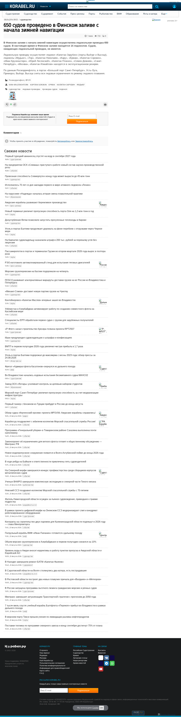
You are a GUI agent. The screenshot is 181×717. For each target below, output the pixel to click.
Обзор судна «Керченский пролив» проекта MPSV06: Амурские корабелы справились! (50, 413)
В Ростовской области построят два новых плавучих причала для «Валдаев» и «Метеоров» (53, 579)
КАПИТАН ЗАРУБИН (66, 84)
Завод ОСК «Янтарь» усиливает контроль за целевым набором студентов (43, 384)
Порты (92, 14)
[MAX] (101, 663)
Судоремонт (47, 14)
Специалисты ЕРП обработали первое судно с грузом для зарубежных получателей (49, 320)
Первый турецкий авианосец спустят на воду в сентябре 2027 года (40, 156)
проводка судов (49, 89)
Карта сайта (44, 671)
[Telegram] (106, 663)
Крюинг (76, 655)
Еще (163, 14)
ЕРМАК (52, 84)
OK (101, 708)
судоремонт (27, 565)
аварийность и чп (29, 505)
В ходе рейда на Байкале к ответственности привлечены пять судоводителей (45, 461)
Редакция (43, 655)
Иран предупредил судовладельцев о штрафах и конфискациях (38, 337)
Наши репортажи (80, 661)
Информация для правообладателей (55, 668)
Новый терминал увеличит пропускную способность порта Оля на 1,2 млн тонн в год (49, 211)
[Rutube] (112, 657)
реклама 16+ (174, 2)
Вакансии (102, 653)
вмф (12, 370)
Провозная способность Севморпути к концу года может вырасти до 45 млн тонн (47, 176)
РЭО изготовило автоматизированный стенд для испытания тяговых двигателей (47, 262)
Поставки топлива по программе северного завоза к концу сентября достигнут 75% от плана (53, 625)
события (14, 171)
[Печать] (105, 104)
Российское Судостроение (83, 650)
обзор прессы (15, 361)
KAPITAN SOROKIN (38, 84)
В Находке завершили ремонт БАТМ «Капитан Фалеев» (34, 562)
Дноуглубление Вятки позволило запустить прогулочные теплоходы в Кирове (45, 220)
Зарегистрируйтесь (84, 141)
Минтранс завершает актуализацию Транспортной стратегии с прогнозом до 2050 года (50, 597)
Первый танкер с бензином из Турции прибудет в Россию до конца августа (44, 404)
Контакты (102, 650)
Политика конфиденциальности (52, 666)
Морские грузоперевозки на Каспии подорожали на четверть (37, 271)
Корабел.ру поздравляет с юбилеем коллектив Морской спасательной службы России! (50, 421)
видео (25, 416)
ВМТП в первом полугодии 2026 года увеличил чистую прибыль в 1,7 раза (44, 346)
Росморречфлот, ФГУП (20, 80)
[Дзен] (101, 657)
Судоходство (30, 14)
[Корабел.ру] (15, 646)
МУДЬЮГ (81, 84)
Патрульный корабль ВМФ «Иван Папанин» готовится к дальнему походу (43, 533)
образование (15, 197)
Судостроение (13, 14)
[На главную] (20, 6)
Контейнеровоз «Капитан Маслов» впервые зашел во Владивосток (40, 300)
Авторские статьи (80, 658)
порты (12, 215)
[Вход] (174, 6)
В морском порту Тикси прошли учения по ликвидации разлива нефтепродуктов (47, 617)
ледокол (63, 89)
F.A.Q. (42, 673)
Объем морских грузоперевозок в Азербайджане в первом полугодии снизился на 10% (50, 542)
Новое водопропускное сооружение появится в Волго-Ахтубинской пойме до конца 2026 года (54, 453)
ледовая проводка (31, 89)
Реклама (43, 658)
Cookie (95, 708)
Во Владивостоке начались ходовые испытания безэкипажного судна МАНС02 (46, 375)
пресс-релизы (15, 206)
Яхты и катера (150, 14)
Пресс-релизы (77, 14)
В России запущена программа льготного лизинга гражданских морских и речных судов (51, 588)
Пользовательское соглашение (52, 663)
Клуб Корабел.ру (46, 661)
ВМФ (119, 14)
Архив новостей (79, 663)
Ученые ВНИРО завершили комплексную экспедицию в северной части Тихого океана (50, 481)
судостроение (15, 159)
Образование (132, 14)
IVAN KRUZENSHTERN (18, 84)
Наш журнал (45, 653)
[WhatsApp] (112, 663)
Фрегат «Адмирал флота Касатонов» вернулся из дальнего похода (40, 366)
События (61, 14)
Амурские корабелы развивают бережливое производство (35, 202)
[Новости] (12, 96)
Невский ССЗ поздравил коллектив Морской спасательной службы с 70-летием (46, 490)
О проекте (44, 650)
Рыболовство (106, 14)
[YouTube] (101, 668)
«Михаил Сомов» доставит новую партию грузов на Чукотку (36, 291)
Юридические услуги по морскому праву (14, 665)
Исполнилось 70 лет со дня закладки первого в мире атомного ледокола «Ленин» (48, 185)
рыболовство (28, 485)
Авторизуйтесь (64, 141)
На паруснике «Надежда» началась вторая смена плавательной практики (44, 194)
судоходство (25, 19)
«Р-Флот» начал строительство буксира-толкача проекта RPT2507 (39, 329)
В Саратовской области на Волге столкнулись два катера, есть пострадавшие (46, 570)
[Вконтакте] (106, 657)
